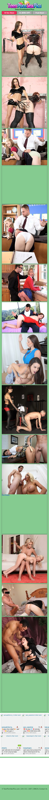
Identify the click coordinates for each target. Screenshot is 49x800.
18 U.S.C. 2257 (26, 789)
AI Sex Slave (9, 13)
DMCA (35, 789)
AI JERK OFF (24, 13)
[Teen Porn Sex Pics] (24, 4)
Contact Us (43, 789)
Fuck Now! (40, 13)
